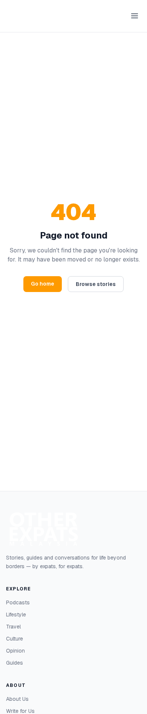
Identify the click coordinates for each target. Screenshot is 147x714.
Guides (14, 662)
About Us (17, 699)
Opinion (15, 650)
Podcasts (18, 602)
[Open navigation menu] (134, 15)
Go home (42, 283)
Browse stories (96, 284)
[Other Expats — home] (25, 16)
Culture (14, 638)
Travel (13, 626)
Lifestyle (16, 614)
